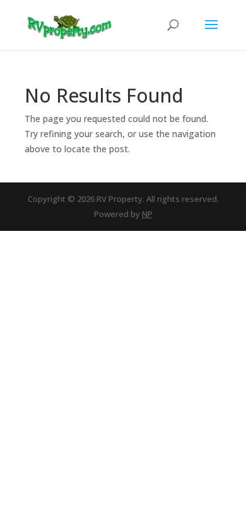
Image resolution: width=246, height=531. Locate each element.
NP (147, 214)
